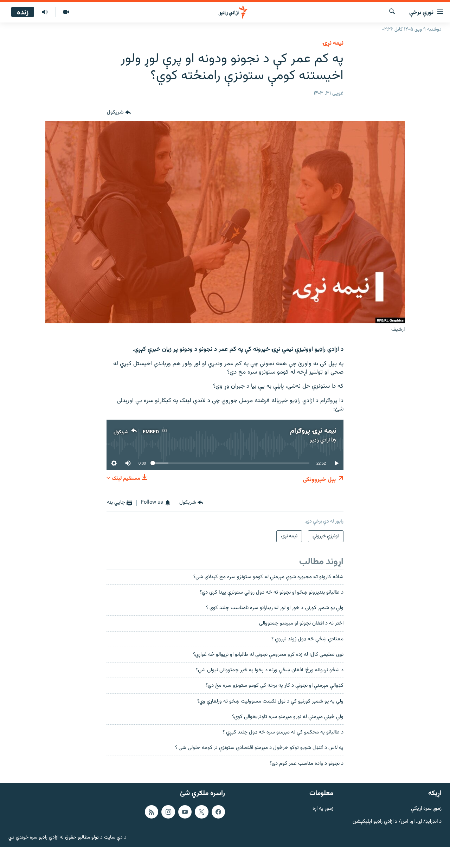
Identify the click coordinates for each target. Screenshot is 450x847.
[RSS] (151, 812)
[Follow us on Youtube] (185, 812)
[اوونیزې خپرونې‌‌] (44, 12)
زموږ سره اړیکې (426, 809)
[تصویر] (66, 12)
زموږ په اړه (323, 809)
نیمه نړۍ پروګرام (313, 431)
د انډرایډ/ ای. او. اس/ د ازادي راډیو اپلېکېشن (397, 821)
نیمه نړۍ (332, 43)
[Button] (119, 113)
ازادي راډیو (320, 440)
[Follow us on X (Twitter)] (201, 812)
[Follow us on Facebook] (218, 812)
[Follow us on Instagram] (168, 812)
